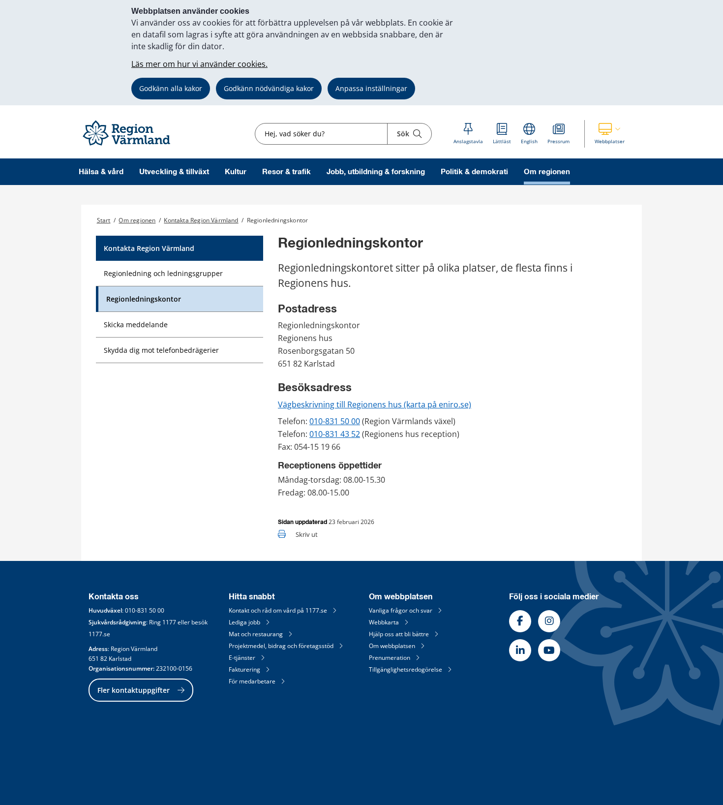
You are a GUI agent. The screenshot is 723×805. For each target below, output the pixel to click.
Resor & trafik (286, 172)
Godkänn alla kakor (170, 88)
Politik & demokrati (474, 172)
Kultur (235, 172)
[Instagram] (549, 621)
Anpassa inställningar (371, 88)
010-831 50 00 (334, 421)
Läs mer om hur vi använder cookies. (199, 64)
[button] (609, 134)
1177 (169, 622)
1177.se (99, 634)
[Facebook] (520, 621)
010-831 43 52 (334, 434)
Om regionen (547, 172)
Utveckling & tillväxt (174, 172)
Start (104, 220)
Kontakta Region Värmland (201, 220)
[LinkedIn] (520, 650)
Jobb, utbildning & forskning (376, 172)
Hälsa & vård (101, 172)
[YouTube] (549, 650)
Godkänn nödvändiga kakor (269, 88)
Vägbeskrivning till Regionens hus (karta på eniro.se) (374, 404)
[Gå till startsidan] (131, 146)
